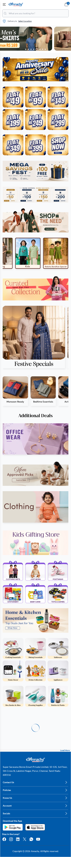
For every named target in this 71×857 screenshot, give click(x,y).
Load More (65, 750)
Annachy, (35, 851)
